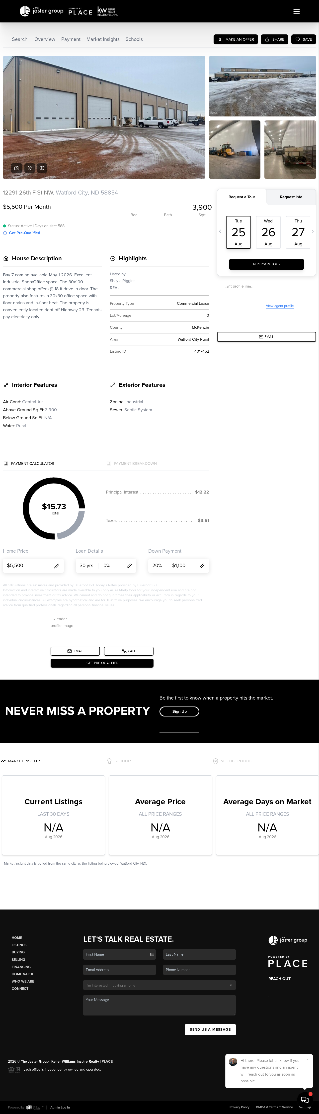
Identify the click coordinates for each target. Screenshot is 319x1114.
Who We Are (23, 981)
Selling (18, 960)
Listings (19, 945)
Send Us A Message (210, 1029)
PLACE (107, 1061)
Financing (21, 967)
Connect (20, 989)
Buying (18, 952)
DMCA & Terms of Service (274, 1107)
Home (17, 938)
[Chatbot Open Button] (305, 1100)
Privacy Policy (239, 1107)
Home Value (23, 974)
